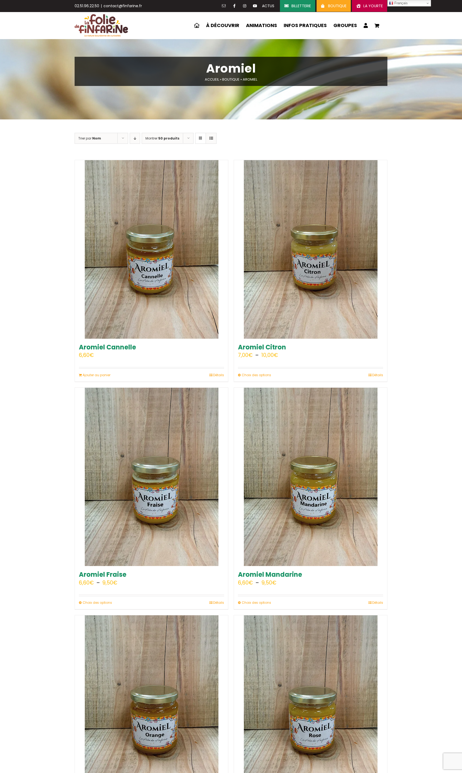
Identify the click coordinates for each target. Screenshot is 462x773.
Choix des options (256, 375)
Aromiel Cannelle (107, 347)
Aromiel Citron (262, 347)
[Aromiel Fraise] (151, 477)
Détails (218, 375)
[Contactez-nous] (224, 6)
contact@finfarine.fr (122, 6)
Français (400, 3)
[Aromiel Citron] (310, 249)
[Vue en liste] (211, 138)
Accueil (212, 79)
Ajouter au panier (96, 375)
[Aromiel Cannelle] (151, 249)
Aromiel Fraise (102, 574)
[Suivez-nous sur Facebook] (234, 6)
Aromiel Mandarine (270, 574)
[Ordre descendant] (135, 138)
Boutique (231, 79)
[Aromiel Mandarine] (310, 477)
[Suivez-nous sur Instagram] (245, 6)
